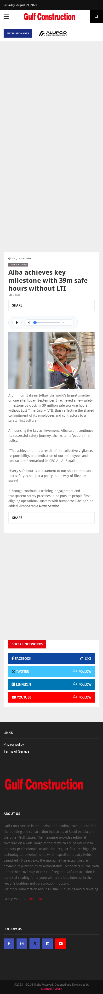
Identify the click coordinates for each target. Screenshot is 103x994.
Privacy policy (14, 744)
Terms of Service (16, 751)
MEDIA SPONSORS (18, 33)
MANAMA (14, 295)
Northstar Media (51, 989)
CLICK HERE (35, 899)
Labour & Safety (18, 264)
